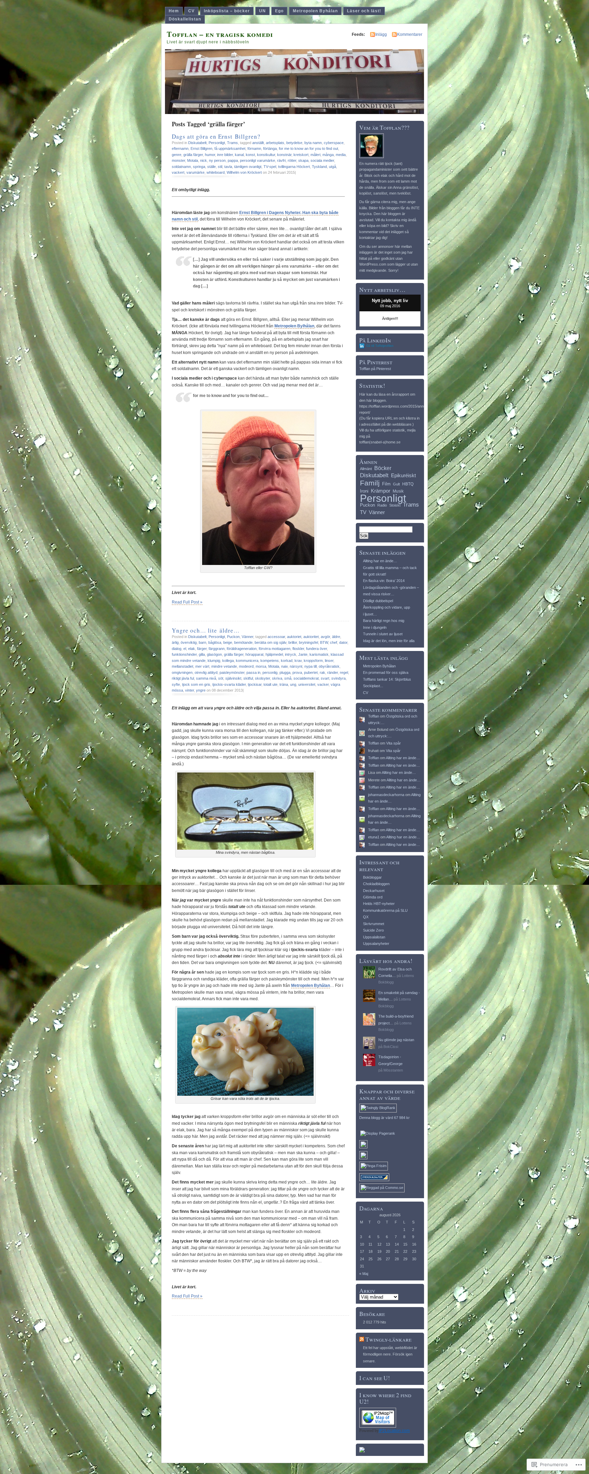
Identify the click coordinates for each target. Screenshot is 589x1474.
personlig (269, 672)
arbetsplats (275, 143)
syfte (176, 684)
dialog (176, 649)
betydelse (294, 143)
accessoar (276, 637)
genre (176, 155)
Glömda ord (372, 897)
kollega (228, 660)
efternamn (180, 148)
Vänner (247, 637)
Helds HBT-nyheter (379, 904)
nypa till (310, 666)
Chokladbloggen (376, 884)
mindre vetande (224, 666)
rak (322, 672)
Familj (370, 483)
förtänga (270, 148)
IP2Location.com (394, 1430)
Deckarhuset (373, 891)
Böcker (382, 468)
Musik (398, 491)
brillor (292, 642)
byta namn (313, 143)
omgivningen (182, 672)
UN (262, 11)
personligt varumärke (257, 160)
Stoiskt (395, 505)
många (328, 155)
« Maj (363, 1274)
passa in (253, 672)
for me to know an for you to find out (308, 148)
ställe (211, 167)
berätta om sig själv (270, 642)
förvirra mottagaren (274, 649)
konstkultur (266, 155)
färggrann (217, 649)
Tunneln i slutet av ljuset (383, 634)
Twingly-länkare (388, 1339)
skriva (277, 678)
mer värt (202, 666)
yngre (201, 690)
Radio (382, 505)
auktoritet (311, 637)
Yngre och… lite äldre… (206, 630)
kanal (239, 155)
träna (284, 684)
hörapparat (254, 654)
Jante (302, 654)
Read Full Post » (187, 602)
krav (298, 660)
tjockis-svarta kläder (229, 684)
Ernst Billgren (201, 148)
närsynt (296, 666)
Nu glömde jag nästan (396, 1040)
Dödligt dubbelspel (378, 601)
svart (325, 678)
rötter (292, 160)
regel (344, 672)
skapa (303, 160)
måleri (315, 155)
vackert (178, 172)
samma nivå (206, 678)
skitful (248, 678)
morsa (261, 666)
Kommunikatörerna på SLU (385, 910)
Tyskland (319, 167)
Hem (174, 11)
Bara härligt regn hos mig (383, 621)
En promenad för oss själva (385, 672)
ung (293, 684)
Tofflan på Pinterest (375, 369)
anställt (258, 143)
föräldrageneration (242, 649)
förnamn (254, 148)
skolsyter (262, 678)
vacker (323, 684)
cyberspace (334, 143)
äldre (336, 637)
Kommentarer (409, 34)
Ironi (364, 491)
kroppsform (313, 660)
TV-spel (269, 167)
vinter (189, 690)
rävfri (281, 160)
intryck (290, 654)
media (341, 155)
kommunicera (247, 660)
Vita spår (393, 743)
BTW (324, 642)
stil (220, 167)
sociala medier (322, 160)
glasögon (214, 654)
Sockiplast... (373, 686)
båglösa (214, 642)
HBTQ (407, 484)
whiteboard (216, 172)
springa (199, 167)
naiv (284, 666)
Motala (192, 160)
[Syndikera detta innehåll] (361, 1339)
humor (210, 155)
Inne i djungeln (375, 627)
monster (178, 160)
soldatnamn (181, 167)
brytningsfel (308, 642)
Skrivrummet (373, 924)
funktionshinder (184, 654)
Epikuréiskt (403, 475)
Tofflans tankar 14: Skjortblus (387, 679)
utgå (332, 167)
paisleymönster (232, 672)
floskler (298, 649)
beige (227, 642)
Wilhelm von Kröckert (244, 172)
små (287, 678)
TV (363, 512)
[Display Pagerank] (377, 1133)
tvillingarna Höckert (294, 167)
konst (250, 155)
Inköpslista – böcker (227, 11)
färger (202, 649)
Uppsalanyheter (376, 943)
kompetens (269, 660)
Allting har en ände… (380, 561)
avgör (325, 637)
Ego (279, 11)
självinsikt (233, 678)
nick (203, 160)
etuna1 (373, 837)
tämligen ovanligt (247, 167)
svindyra (338, 678)
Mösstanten (393, 1070)
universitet (306, 684)
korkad (286, 660)
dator (343, 642)
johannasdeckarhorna (386, 795)
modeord (246, 666)
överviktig (189, 642)
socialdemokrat (306, 678)
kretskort (300, 155)
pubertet (311, 672)
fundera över (316, 649)
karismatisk (319, 654)
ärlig (175, 642)
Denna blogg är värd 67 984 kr (384, 1118)
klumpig (214, 660)
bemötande (243, 642)
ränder (332, 672)
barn (202, 642)
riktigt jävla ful (183, 678)
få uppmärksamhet (229, 148)
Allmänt (366, 469)
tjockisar (254, 684)
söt (220, 678)
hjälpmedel (274, 654)
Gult (396, 484)
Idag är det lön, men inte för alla (388, 641)
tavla (228, 167)
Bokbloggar (372, 877)
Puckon (233, 637)
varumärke (195, 172)
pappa (233, 160)
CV (191, 11)
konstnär (284, 155)
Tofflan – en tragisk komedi (220, 34)
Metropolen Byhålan (315, 11)
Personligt (217, 143)
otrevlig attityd (206, 672)
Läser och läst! (364, 11)
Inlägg (381, 34)
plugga (285, 672)
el (184, 649)
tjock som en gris (196, 684)
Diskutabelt (197, 143)
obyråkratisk (329, 666)
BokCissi (390, 1047)
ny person (217, 160)
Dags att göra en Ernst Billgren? (216, 136)
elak (191, 649)
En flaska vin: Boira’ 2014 (384, 581)
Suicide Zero (373, 930)
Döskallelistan (185, 19)
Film (386, 483)
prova (297, 672)
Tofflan (373, 716)
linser (329, 660)
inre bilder (225, 155)
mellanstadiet (182, 666)
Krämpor (380, 491)
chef (333, 642)
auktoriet (294, 637)
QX (365, 917)
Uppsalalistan (374, 937)
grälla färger (193, 155)
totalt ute (270, 684)
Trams (232, 143)
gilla (202, 654)
